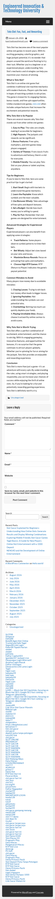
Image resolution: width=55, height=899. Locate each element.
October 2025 (16, 607)
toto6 (8, 799)
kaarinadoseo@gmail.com (17, 41)
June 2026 (14, 581)
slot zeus (10, 780)
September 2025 (17, 610)
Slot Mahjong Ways (14, 759)
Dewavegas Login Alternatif (18, 660)
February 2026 (16, 594)
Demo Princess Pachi (15, 859)
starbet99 (10, 791)
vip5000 (9, 684)
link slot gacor (12, 728)
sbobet (9, 649)
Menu (8, 21)
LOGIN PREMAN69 (15, 763)
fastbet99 (10, 806)
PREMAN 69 (11, 741)
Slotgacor (10, 636)
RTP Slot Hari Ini (13, 773)
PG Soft (9, 851)
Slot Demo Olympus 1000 (17, 874)
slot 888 (9, 688)
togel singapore (13, 872)
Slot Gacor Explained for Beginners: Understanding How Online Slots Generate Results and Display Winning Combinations (26, 531)
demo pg (9, 849)
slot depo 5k (11, 818)
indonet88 (10, 718)
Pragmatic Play (13, 840)
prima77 (9, 769)
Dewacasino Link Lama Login (19, 666)
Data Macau (11, 761)
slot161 (9, 782)
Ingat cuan (10, 671)
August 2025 (16, 613)
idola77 (9, 720)
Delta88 (9, 638)
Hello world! (38, 563)
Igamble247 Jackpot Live (17, 658)
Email (8, 464)
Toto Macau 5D (13, 838)
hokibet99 (10, 793)
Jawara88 (10, 705)
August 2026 (16, 575)
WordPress (27, 892)
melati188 (10, 812)
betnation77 (11, 726)
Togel (8, 668)
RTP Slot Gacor (13, 864)
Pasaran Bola (12, 776)
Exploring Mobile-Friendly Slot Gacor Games (27, 537)
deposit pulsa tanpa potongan (19, 733)
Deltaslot (10, 679)
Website (9, 476)
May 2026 (14, 584)
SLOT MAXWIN (13, 748)
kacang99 (10, 784)
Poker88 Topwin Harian (16, 647)
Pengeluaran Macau (15, 844)
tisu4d (8, 821)
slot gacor (10, 731)
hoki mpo (10, 675)
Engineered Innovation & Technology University (23, 8)
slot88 (9, 703)
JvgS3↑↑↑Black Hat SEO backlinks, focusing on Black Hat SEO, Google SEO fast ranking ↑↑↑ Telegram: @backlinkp (27, 698)
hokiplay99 (11, 673)
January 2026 (16, 597)
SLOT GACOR (12, 743)
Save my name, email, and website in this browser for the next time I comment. (24, 492)
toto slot (37, 104)
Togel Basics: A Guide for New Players (24, 540)
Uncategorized (17, 397)
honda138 (10, 797)
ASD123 (9, 716)
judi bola (9, 653)
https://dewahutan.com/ (17, 724)
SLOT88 (9, 634)
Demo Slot (10, 771)
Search (9, 513)
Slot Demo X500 (13, 836)
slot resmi (10, 829)
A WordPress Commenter (17, 563)
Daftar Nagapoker (14, 789)
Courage (39, 892)
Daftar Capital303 (14, 656)
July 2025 (14, 617)
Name (8, 453)
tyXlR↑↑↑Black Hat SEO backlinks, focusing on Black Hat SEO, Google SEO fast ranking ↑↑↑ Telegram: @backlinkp (27, 692)
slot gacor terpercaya (15, 823)
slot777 (9, 765)
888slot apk (11, 709)
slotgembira (11, 722)
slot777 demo (12, 816)
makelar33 (11, 713)
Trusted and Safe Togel (16, 643)
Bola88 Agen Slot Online (17, 641)
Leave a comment (40, 41)
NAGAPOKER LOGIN (15, 795)
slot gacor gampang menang (18, 810)
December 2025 (17, 600)
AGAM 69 (10, 767)
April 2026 (15, 588)
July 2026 (14, 578)
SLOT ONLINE (12, 739)
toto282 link (11, 735)
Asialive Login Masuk (15, 662)
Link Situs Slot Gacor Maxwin (19, 707)
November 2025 (17, 604)
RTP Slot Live (12, 846)
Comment (10, 424)
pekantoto (10, 804)
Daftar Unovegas (13, 664)
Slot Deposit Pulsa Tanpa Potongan (22, 861)
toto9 (8, 801)
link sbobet (11, 870)
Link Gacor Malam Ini (15, 881)
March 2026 (15, 591)
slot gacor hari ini (13, 778)
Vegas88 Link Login (15, 645)
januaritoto (11, 786)
